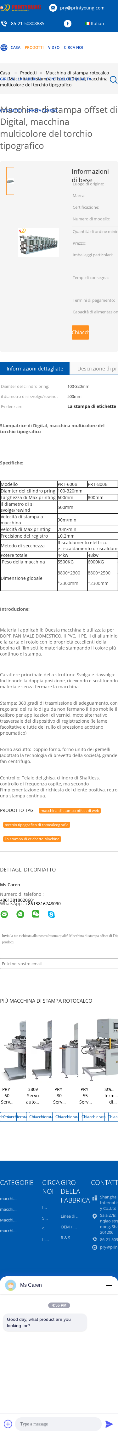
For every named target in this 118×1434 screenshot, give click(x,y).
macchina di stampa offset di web (70, 810)
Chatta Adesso (41, 110)
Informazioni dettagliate (35, 368)
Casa (15, 47)
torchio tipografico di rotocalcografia (37, 824)
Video (53, 47)
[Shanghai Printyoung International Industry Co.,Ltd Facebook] (69, 24)
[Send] (109, 1424)
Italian (97, 23)
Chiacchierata (80, 332)
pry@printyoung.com (82, 8)
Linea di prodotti (76, 1216)
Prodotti (34, 47)
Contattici (11, 110)
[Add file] (8, 1424)
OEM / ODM (72, 1227)
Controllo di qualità (68, 79)
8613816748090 (44, 903)
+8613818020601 (17, 900)
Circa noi (73, 47)
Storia (47, 1218)
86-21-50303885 (27, 24)
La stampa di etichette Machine (32, 839)
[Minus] (109, 1285)
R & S (65, 1237)
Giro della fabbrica (21, 79)
